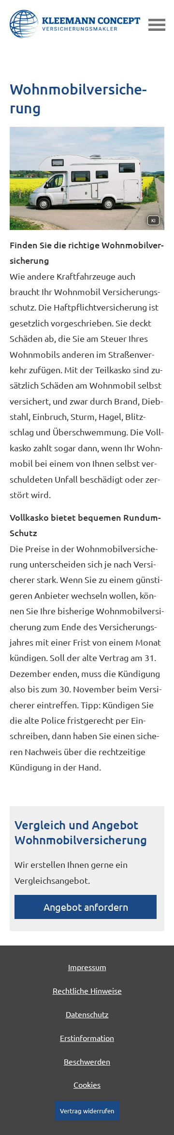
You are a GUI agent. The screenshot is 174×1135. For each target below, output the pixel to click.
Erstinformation (87, 1037)
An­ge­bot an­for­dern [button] (86, 907)
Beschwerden (87, 1061)
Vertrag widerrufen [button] (87, 1111)
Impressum (87, 967)
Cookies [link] (87, 1084)
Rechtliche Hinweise (87, 990)
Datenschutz (87, 1014)
